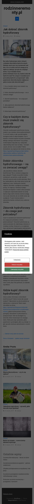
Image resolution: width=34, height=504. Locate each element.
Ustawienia (17, 260)
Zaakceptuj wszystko (17, 269)
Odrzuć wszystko (17, 264)
